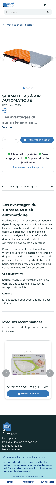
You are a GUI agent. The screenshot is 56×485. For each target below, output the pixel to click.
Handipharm (9, 438)
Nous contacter (11, 449)
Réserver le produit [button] (38, 139)
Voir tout (7, 127)
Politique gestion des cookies (19, 441)
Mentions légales (12, 445)
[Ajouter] (16, 140)
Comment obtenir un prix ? (29, 167)
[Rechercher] (48, 12)
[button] (3, 58)
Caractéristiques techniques (19, 186)
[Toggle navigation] (50, 5)
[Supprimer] (5, 140)
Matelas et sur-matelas (20, 24)
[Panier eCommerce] (44, 5)
